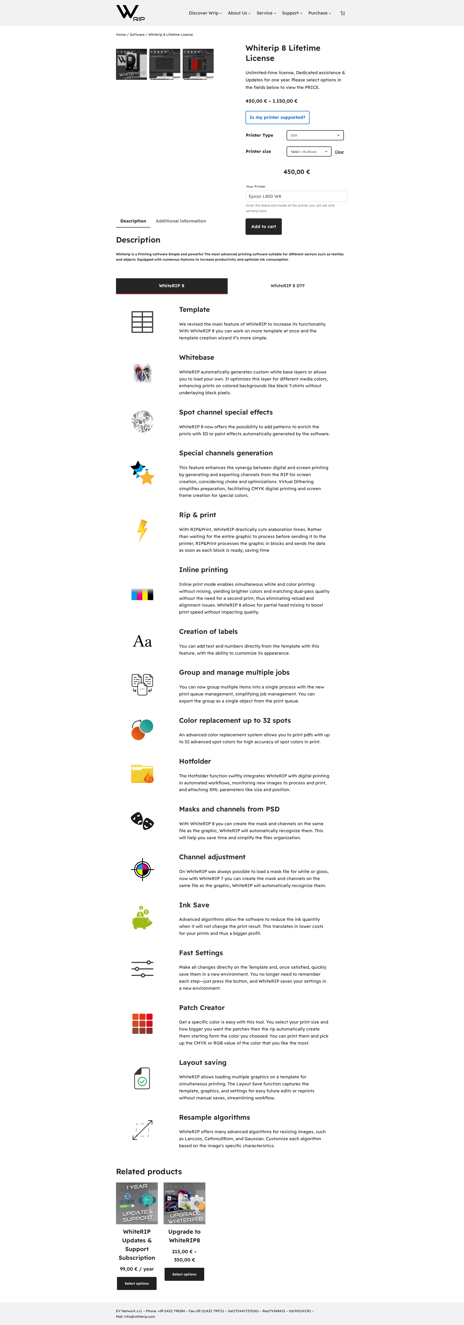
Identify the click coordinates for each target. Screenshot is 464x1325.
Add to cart (263, 226)
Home (121, 34)
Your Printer (256, 186)
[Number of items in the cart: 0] (342, 13)
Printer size (258, 151)
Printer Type (259, 135)
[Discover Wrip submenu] (220, 13)
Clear (339, 152)
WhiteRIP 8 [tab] (171, 285)
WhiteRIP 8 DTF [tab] (288, 285)
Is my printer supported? (277, 117)
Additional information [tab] (181, 221)
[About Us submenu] (249, 13)
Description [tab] (133, 221)
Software (137, 34)
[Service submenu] (275, 13)
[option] (164, 64)
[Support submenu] (301, 13)
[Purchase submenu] (330, 13)
